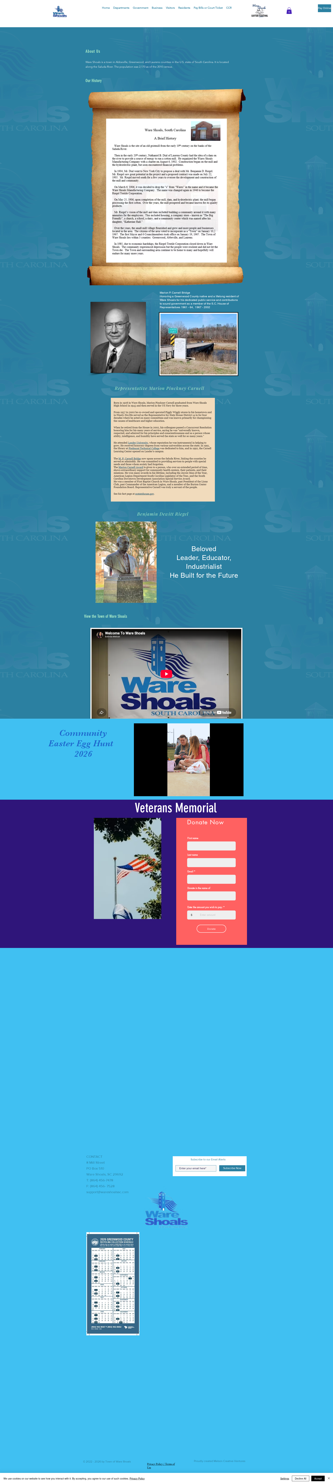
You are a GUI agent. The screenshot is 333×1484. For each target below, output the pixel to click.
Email (190, 871)
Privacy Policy (137, 1478)
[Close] (329, 1478)
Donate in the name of (198, 888)
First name (192, 838)
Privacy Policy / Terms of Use (161, 1468)
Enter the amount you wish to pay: (205, 907)
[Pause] (138, 791)
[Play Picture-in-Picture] (233, 791)
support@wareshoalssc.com (107, 1192)
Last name (192, 855)
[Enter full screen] (239, 791)
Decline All (300, 1478)
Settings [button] (284, 1478)
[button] (121, 7)
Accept (318, 1478)
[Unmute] (144, 791)
